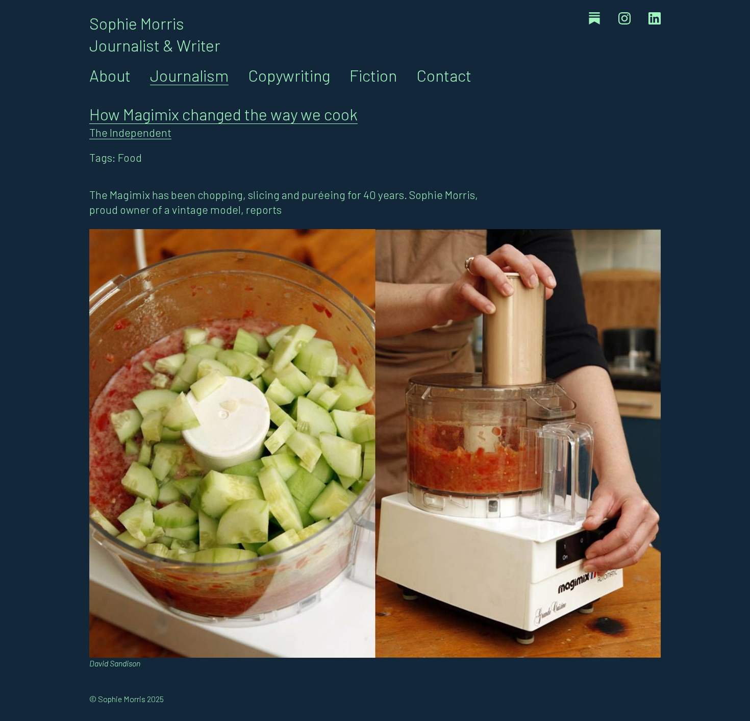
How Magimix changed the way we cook (223, 113)
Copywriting (289, 75)
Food (130, 157)
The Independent (130, 132)
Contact (443, 75)
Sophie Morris (136, 23)
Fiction (373, 75)
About (110, 75)
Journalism (189, 75)
